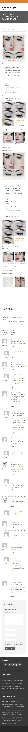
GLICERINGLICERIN (11, 723)
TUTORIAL (14, 29)
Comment (7, 612)
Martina (6, 357)
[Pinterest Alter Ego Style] (13, 664)
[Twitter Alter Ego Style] (9, 664)
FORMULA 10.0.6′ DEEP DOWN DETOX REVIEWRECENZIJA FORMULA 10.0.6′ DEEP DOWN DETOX (12, 317)
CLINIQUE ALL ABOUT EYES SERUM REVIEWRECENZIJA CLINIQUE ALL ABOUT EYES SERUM (14, 323)
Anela (3, 549)
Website (6, 638)
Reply (13, 346)
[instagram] (23, 4)
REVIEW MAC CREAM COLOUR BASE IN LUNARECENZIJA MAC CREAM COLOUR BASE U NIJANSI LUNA (13, 706)
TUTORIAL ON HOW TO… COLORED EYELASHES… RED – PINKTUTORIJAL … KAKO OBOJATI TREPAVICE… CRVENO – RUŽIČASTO (13, 712)
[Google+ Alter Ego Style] (20, 664)
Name (6, 627)
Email (6, 633)
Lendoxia (4, 398)
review (19, 69)
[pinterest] (24, 4)
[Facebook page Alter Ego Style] (5, 664)
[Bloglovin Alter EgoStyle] (16, 664)
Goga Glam (4, 368)
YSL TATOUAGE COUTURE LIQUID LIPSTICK (12, 683)
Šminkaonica (4, 345)
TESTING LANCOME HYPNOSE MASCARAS (11, 678)
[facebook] (21, 4)
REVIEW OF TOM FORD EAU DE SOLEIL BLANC (12, 680)
